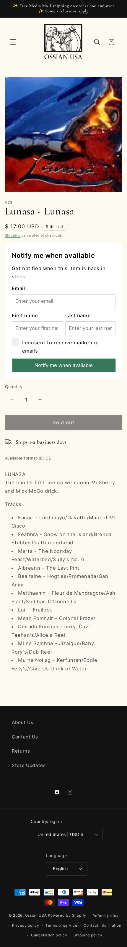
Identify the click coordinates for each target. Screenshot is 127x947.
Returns (21, 751)
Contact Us (25, 737)
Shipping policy (88, 935)
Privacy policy (25, 925)
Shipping (13, 235)
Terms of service (61, 925)
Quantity (14, 386)
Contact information (102, 925)
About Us (22, 722)
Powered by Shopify (67, 915)
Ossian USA (36, 915)
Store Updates (29, 765)
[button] (13, 42)
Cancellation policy (49, 935)
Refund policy (105, 915)
